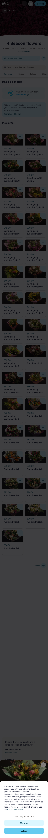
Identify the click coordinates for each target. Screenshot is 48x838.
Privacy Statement (15, 809)
